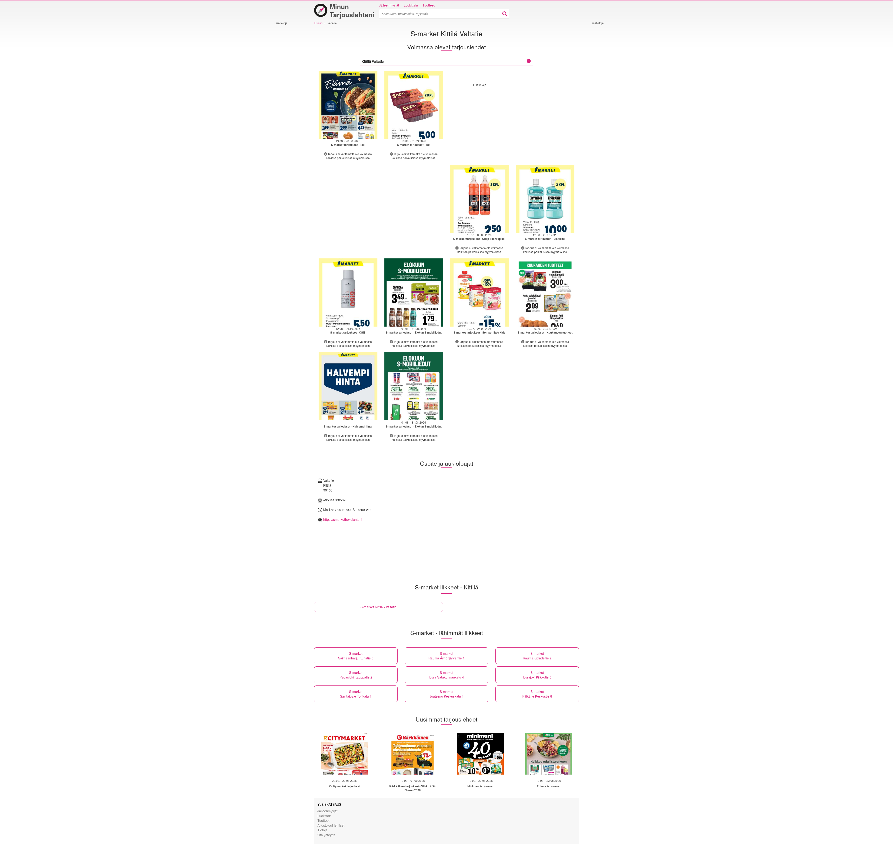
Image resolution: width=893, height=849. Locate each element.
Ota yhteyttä (326, 834)
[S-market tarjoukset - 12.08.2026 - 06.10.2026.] (348, 292)
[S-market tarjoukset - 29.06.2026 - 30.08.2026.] (545, 292)
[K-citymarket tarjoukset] (344, 754)
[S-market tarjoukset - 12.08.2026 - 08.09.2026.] (479, 199)
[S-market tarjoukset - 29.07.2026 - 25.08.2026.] (479, 292)
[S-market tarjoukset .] (348, 386)
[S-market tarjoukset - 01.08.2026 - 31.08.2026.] (413, 292)
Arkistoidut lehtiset (330, 825)
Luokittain (411, 5)
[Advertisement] (288, 94)
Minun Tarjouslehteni (352, 10)
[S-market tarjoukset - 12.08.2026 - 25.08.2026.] (545, 199)
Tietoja (322, 829)
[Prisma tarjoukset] (548, 754)
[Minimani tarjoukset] (480, 754)
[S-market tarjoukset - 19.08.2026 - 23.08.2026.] (348, 105)
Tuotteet (429, 5)
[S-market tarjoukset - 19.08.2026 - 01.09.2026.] (413, 105)
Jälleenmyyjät (389, 5)
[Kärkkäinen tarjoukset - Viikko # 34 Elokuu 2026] (412, 754)
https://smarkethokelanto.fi (342, 519)
